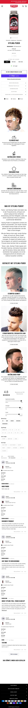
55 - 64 (16, 432)
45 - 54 (10, 432)
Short (3, 438)
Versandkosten (17, 50)
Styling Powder (8, 467)
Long (16, 438)
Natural (15, 447)
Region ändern (14, 685)
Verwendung (14, 88)
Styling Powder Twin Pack (10, 502)
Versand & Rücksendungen (14, 94)
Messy (9, 447)
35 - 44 (4, 432)
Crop (3, 447)
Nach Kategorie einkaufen (13, 688)
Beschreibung (14, 82)
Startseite (8, 40)
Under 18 (4, 429)
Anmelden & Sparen (14, 698)
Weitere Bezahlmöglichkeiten (14, 79)
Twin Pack (14, 61)
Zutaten (14, 91)
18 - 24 (11, 429)
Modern (22, 447)
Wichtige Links (13, 695)
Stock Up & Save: (14, 59)
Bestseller (19, 40)
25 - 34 (17, 429)
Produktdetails (14, 85)
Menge (14, 53)
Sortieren (11, 456)
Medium (10, 438)
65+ (22, 432)
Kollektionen (13, 40)
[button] (14, 46)
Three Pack (20, 61)
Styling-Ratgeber (14, 303)
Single (7, 61)
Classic (4, 450)
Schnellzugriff (13, 692)
